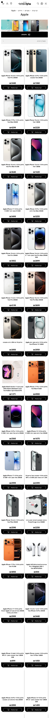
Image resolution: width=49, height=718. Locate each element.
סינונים (24, 34)
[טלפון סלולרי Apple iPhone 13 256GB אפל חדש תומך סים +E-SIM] (36, 416)
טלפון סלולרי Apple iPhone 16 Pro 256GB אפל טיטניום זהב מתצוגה (12, 699)
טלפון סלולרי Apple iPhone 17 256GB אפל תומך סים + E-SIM (12, 477)
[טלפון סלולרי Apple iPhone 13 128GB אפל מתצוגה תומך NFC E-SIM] (36, 683)
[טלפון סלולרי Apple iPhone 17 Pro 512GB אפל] (12, 549)
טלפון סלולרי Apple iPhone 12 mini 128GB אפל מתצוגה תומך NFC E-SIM (12, 655)
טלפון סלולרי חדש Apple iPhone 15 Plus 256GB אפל (12, 521)
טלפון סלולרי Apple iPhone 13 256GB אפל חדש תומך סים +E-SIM (36, 432)
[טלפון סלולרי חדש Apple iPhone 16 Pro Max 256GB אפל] (36, 283)
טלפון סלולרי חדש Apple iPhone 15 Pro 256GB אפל (12, 254)
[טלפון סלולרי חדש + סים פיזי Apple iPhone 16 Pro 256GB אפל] (36, 594)
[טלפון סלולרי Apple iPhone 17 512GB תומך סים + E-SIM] (12, 194)
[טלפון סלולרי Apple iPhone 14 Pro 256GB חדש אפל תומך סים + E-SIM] (12, 416)
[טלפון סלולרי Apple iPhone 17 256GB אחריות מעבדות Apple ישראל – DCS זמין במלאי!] (12, 594)
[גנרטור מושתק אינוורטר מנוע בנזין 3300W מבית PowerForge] (36, 505)
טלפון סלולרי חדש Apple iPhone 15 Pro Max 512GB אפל (12, 166)
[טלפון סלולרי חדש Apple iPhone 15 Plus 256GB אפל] (12, 505)
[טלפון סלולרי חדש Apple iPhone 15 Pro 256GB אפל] (12, 238)
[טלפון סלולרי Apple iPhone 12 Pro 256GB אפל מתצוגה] (36, 60)
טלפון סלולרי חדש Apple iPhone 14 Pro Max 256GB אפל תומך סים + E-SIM (36, 255)
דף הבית (35, 10)
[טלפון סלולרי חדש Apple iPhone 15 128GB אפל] (36, 105)
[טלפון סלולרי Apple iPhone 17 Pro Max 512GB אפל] (36, 371)
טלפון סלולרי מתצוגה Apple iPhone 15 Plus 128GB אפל (36, 654)
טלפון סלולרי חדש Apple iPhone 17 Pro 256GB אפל (12, 299)
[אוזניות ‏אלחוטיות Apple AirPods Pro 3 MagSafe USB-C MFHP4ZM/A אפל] (36, 549)
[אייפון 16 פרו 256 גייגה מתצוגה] (12, 327)
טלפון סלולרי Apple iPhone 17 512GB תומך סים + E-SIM (12, 210)
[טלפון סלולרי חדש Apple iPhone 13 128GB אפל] (36, 149)
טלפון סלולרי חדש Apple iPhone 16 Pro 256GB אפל (12, 77)
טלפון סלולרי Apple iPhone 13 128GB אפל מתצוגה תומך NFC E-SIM (36, 700)
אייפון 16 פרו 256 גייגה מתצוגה (12, 342)
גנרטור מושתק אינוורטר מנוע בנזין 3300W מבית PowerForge (36, 521)
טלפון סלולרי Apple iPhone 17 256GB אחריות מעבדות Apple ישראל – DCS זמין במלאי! (12, 611)
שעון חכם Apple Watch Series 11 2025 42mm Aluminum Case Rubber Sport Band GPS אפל (12, 389)
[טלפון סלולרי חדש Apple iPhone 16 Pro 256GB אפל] (12, 60)
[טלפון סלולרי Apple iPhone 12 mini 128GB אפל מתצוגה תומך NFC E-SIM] (12, 638)
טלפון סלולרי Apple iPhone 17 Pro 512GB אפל (12, 565)
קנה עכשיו (37, 88)
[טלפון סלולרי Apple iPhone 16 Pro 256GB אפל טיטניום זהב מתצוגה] (12, 683)
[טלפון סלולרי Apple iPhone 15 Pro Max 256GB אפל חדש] (36, 194)
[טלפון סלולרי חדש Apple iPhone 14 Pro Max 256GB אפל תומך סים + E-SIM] (36, 238)
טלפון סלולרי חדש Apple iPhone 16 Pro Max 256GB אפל (36, 299)
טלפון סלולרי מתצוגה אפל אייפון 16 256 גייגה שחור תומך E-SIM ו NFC (36, 477)
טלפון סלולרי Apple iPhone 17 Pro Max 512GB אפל (36, 388)
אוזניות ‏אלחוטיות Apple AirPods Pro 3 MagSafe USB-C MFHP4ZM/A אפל (36, 566)
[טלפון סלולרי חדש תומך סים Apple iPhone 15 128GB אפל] (36, 327)
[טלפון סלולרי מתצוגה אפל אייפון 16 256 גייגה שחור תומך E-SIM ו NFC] (36, 460)
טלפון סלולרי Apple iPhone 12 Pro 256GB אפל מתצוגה (36, 77)
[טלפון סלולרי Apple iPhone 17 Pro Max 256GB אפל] (12, 105)
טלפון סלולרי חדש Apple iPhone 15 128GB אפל (36, 121)
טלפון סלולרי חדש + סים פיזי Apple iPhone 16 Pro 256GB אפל (36, 610)
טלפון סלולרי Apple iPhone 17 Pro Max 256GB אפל (12, 121)
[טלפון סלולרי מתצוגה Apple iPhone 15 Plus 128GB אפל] (36, 638)
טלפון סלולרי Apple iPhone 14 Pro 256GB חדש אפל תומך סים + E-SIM (12, 432)
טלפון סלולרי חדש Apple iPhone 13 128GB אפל (36, 166)
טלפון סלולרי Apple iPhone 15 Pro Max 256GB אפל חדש (36, 210)
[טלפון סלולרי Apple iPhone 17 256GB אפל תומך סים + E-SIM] (12, 460)
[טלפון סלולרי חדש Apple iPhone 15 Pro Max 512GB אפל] (12, 149)
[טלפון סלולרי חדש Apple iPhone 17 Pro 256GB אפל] (12, 283)
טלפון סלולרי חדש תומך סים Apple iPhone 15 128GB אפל (36, 343)
